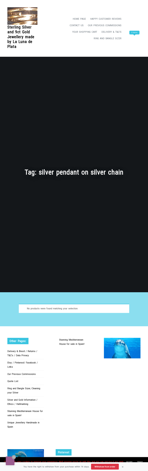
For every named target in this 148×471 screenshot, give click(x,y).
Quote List (12, 381)
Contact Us (77, 25)
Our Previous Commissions (104, 25)
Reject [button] (140, 462)
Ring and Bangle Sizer (107, 38)
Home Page (79, 19)
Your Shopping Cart (84, 32)
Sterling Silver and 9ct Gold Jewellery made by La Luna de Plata (20, 37)
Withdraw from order (105, 466)
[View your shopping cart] (134, 38)
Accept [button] (129, 462)
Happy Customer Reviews (105, 19)
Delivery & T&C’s (111, 32)
